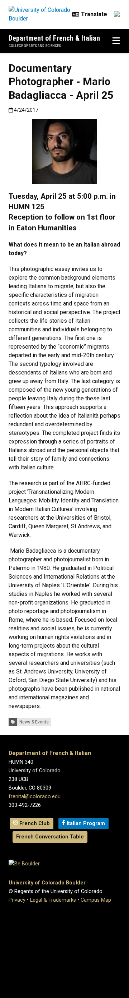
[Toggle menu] (116, 41)
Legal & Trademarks (53, 900)
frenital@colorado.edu (35, 797)
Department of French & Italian (54, 38)
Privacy (17, 900)
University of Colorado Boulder (47, 883)
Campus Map (96, 900)
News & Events (34, 722)
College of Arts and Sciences (35, 46)
